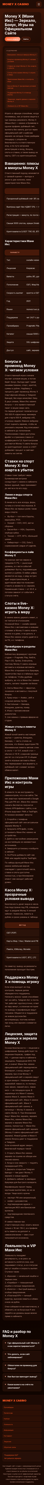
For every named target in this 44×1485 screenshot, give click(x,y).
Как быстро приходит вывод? (22, 1376)
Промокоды (8, 1413)
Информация (8, 1430)
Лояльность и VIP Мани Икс (18, 106)
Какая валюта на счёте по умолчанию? (20, 1386)
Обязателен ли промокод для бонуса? (22, 1367)
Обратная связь (10, 1447)
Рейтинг (7, 1419)
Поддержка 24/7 (11, 1455)
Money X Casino (16, 4)
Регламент (8, 1436)
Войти (26, 39)
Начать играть (12, 39)
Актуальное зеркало (12, 1458)
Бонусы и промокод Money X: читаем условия (22, 60)
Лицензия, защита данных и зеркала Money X (21, 100)
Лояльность (8, 1424)
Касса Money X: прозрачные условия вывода (22, 87)
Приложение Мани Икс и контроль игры (21, 80)
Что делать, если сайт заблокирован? (19, 1356)
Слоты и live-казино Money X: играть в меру (21, 74)
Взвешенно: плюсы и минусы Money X (22, 55)
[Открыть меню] (38, 4)
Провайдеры (8, 1407)
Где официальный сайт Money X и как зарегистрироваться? (23, 1344)
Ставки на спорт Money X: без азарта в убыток (22, 67)
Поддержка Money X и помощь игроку (19, 94)
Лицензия (7, 1441)
